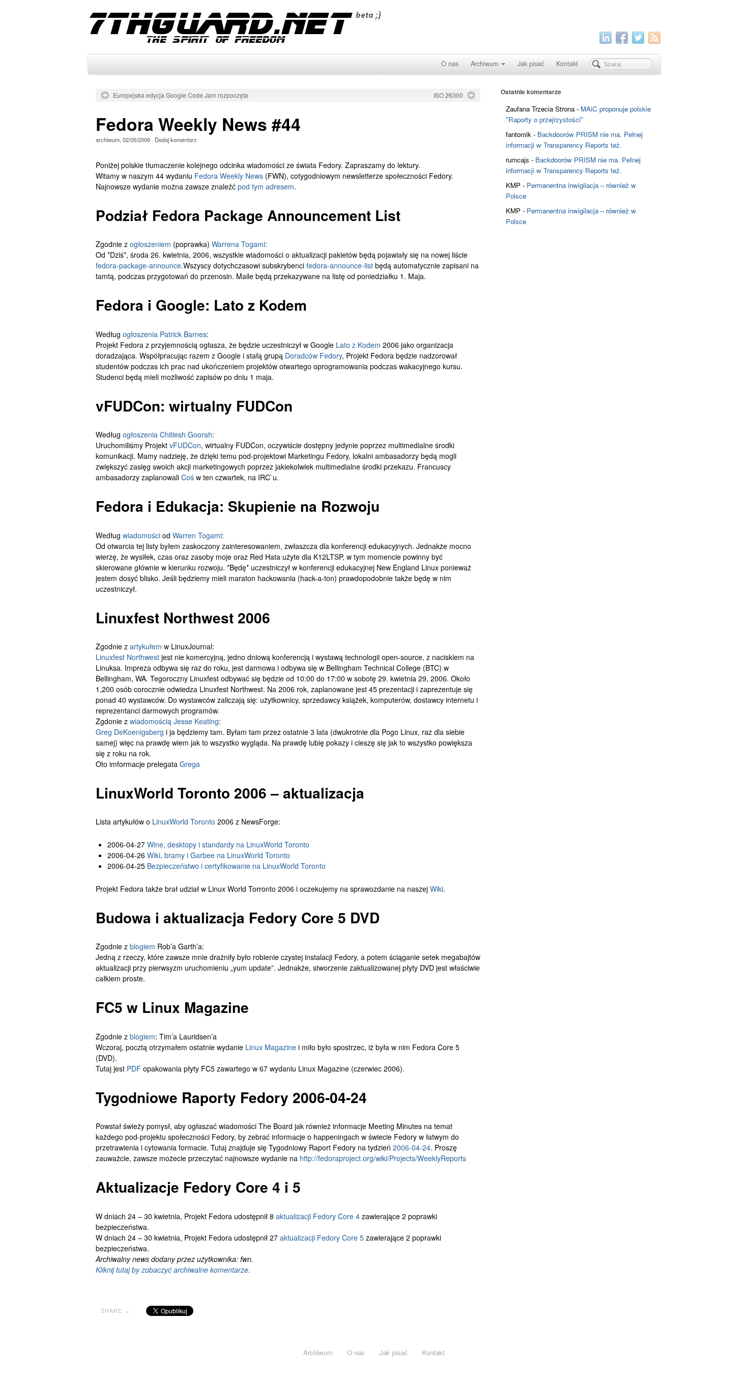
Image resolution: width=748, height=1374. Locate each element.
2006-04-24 (411, 1147)
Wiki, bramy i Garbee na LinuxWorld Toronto (218, 855)
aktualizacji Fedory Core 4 (318, 1216)
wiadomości (141, 535)
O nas (449, 63)
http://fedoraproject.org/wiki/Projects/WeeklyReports (383, 1158)
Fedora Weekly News (228, 176)
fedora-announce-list (339, 265)
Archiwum (484, 63)
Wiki (436, 889)
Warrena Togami (238, 244)
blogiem (142, 946)
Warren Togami (197, 535)
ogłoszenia (140, 334)
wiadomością (150, 721)
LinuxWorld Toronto (183, 821)
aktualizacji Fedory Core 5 (322, 1237)
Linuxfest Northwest (127, 657)
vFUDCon (185, 445)
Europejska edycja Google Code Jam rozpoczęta (180, 95)
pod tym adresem (266, 186)
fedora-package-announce (138, 265)
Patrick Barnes (183, 334)
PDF (134, 1068)
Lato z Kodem (358, 345)
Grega (190, 764)
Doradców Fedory (313, 355)
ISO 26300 (448, 95)
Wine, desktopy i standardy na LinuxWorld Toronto (228, 844)
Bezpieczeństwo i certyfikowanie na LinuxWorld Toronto (236, 866)
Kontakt (567, 63)
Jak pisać (530, 63)
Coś (187, 477)
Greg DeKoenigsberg (130, 732)
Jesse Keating (196, 721)
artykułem (146, 646)
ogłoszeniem (150, 244)
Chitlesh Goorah (186, 434)
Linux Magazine (270, 1047)
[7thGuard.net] (374, 26)
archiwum (108, 139)
